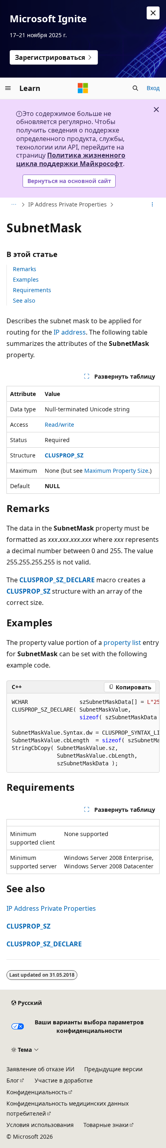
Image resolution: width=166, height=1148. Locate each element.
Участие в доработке (64, 1080)
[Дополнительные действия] (152, 204)
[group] (83, 733)
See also (24, 300)
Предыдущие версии (113, 1069)
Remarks (24, 269)
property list (122, 642)
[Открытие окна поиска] (135, 88)
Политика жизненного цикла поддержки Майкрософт (70, 159)
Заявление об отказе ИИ (40, 1069)
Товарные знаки (106, 1125)
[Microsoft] (83, 88)
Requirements (32, 290)
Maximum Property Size (116, 470)
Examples (26, 279)
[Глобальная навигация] (8, 88)
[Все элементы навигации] (13, 204)
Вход (153, 88)
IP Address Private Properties (67, 204)
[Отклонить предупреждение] (153, 12)
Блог (12, 1080)
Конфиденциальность (36, 1092)
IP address (70, 332)
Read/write (59, 424)
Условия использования (40, 1125)
